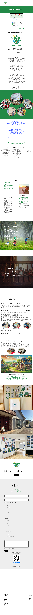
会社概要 (30, 595)
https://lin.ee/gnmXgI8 (16, 562)
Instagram (21, 28)
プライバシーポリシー (30, 600)
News (30, 598)
